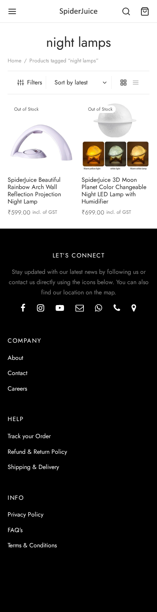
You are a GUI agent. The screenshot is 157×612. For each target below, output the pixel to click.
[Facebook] (23, 308)
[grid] (123, 82)
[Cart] (144, 11)
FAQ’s (15, 530)
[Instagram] (40, 308)
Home (14, 60)
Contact (17, 373)
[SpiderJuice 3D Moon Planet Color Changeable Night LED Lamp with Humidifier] (116, 136)
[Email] (80, 308)
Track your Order (29, 436)
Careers (17, 388)
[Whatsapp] (98, 308)
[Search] (126, 11)
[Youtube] (60, 308)
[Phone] (117, 308)
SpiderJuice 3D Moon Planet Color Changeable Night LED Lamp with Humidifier (114, 190)
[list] (135, 82)
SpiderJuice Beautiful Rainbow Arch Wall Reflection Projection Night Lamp (34, 190)
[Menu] (12, 11)
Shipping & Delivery (33, 467)
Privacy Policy (25, 514)
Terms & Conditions (32, 545)
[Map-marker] (134, 308)
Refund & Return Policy (37, 451)
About (15, 357)
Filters (34, 82)
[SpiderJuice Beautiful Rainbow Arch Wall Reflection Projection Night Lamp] (42, 136)
